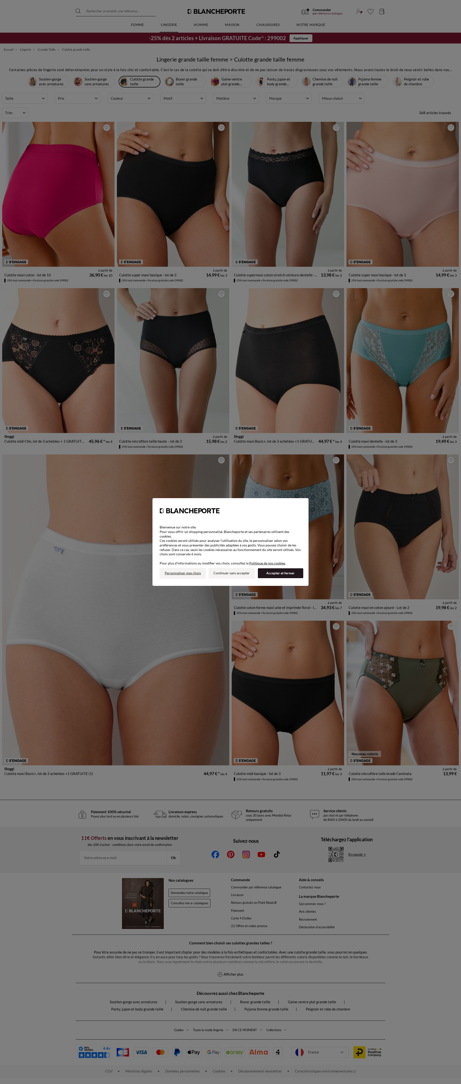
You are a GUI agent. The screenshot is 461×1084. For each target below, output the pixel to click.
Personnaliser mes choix (183, 573)
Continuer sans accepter (231, 573)
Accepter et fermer (280, 573)
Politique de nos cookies (267, 563)
